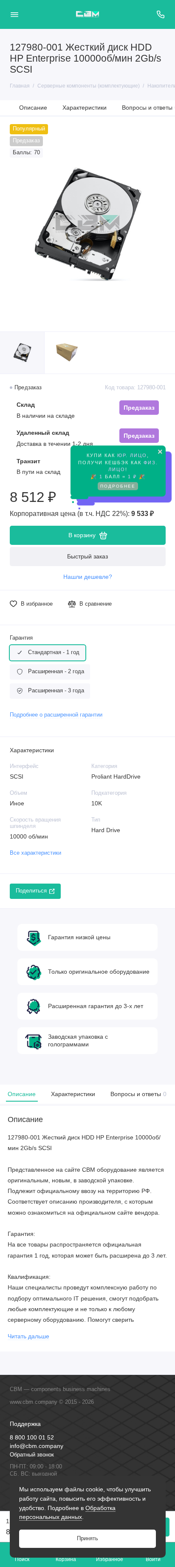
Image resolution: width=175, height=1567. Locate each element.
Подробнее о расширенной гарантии (56, 715)
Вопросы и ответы (137, 1094)
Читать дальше (28, 1336)
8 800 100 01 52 (32, 1437)
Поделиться (31, 891)
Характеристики (84, 107)
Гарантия (21, 638)
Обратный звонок (32, 1455)
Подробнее (117, 489)
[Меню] (14, 14)
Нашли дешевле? (87, 577)
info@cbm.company (36, 1446)
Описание (33, 107)
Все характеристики (35, 853)
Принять (87, 1538)
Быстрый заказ (87, 556)
